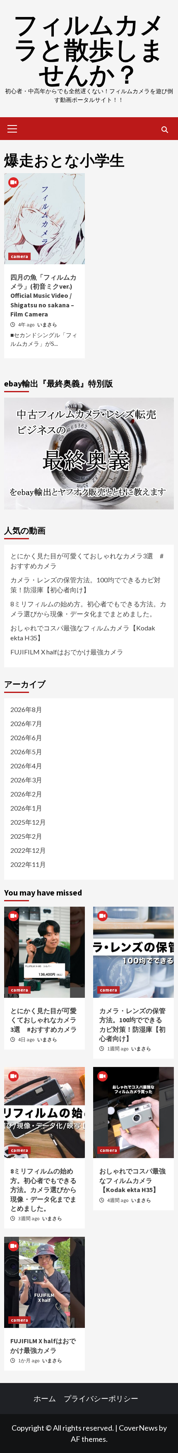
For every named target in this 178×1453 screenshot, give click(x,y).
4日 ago (26, 1039)
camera (19, 256)
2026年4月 (26, 766)
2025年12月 (28, 822)
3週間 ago (29, 1218)
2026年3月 (26, 780)
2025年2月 (26, 836)
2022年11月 (28, 864)
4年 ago (26, 324)
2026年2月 (26, 794)
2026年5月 (26, 751)
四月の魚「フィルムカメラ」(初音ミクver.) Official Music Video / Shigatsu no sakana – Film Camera (43, 296)
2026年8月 (26, 709)
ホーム (45, 1398)
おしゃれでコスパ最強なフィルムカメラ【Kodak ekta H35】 (82, 633)
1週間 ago (118, 1048)
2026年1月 (26, 808)
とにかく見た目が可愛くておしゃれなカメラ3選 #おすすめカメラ (87, 561)
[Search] (164, 130)
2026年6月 (26, 737)
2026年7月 (26, 723)
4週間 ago (118, 1200)
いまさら (47, 324)
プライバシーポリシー (101, 1398)
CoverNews (138, 1427)
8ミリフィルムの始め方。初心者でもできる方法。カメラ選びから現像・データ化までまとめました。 (88, 609)
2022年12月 (28, 850)
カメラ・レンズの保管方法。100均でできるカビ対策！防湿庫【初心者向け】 (85, 585)
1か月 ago (29, 1360)
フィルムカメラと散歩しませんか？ (89, 49)
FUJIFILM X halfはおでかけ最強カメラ (66, 652)
